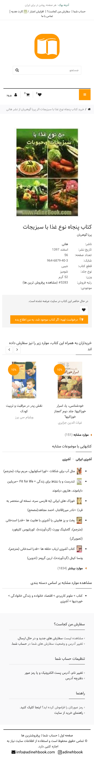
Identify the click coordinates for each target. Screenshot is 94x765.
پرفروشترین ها (30, 735)
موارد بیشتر (75, 568)
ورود (9, 95)
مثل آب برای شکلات (63, 471)
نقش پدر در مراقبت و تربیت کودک (24, 408)
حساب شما (79, 11)
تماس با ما (47, 16)
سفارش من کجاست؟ (58, 11)
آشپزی (66, 459)
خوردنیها (77, 601)
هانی (65, 244)
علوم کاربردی (64, 596)
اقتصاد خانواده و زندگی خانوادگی (31, 596)
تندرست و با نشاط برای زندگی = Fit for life (47, 481)
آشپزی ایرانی (84, 459)
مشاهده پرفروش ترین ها (40, 282)
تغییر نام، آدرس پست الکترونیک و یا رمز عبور (54, 673)
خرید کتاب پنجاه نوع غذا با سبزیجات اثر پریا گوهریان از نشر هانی (45, 109)
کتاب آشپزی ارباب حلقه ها (58, 549)
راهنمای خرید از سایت (68, 713)
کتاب (79, 596)
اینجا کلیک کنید (31, 707)
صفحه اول (66, 735)
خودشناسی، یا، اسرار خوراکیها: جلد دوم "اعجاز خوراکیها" (70, 411)
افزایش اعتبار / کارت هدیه (27, 11)
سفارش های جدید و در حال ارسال (40, 638)
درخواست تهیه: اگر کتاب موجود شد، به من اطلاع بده (46, 319)
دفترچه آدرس (74, 678)
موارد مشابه (81, 435)
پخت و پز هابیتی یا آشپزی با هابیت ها (51, 520)
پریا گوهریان (84, 234)
